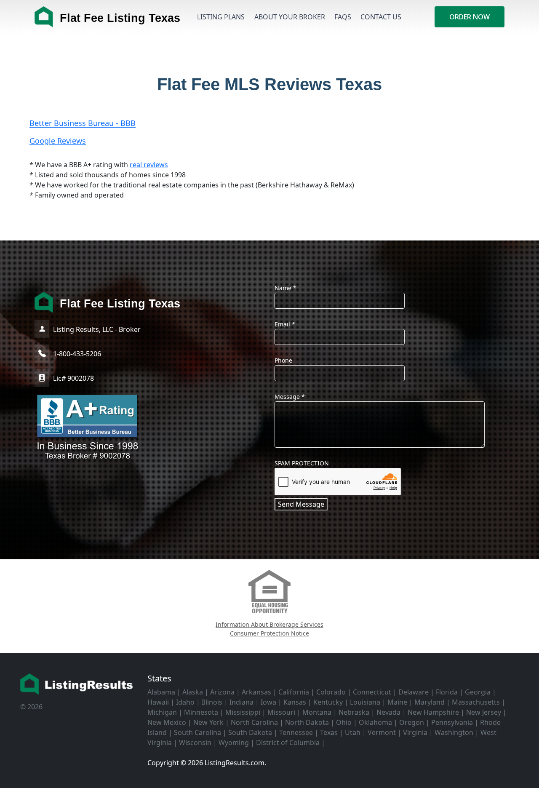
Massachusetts (476, 702)
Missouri (281, 712)
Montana (316, 712)
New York (208, 722)
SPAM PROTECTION (302, 463)
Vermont (382, 732)
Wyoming (234, 742)
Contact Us (380, 16)
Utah (352, 732)
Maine (397, 702)
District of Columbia (288, 742)
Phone (283, 360)
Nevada (388, 712)
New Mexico (166, 722)
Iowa (268, 702)
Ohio (344, 722)
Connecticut (372, 692)
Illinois (212, 702)
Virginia (415, 732)
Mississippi (242, 712)
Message (290, 397)
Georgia (478, 692)
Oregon (411, 722)
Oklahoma (375, 722)
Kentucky (328, 702)
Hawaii (158, 702)
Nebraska (354, 712)
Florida (447, 692)
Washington (454, 732)
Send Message (301, 504)
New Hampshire (433, 712)
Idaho (185, 702)
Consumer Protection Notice (269, 633)
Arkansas (256, 692)
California (293, 692)
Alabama (161, 692)
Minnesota (201, 712)
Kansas (294, 702)
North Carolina (254, 722)
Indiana (241, 702)
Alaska (192, 692)
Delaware (413, 692)
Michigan (162, 712)
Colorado (331, 692)
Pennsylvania (452, 722)
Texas (329, 732)
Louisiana (365, 702)
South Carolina (197, 732)
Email (285, 324)
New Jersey (483, 712)
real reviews (149, 164)
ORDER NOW (469, 16)
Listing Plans (221, 16)
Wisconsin (195, 742)
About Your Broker (289, 16)
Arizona (222, 692)
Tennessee (296, 732)
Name (285, 288)
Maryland (429, 702)
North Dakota (307, 722)
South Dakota (250, 732)
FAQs (342, 16)
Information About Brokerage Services (269, 624)
